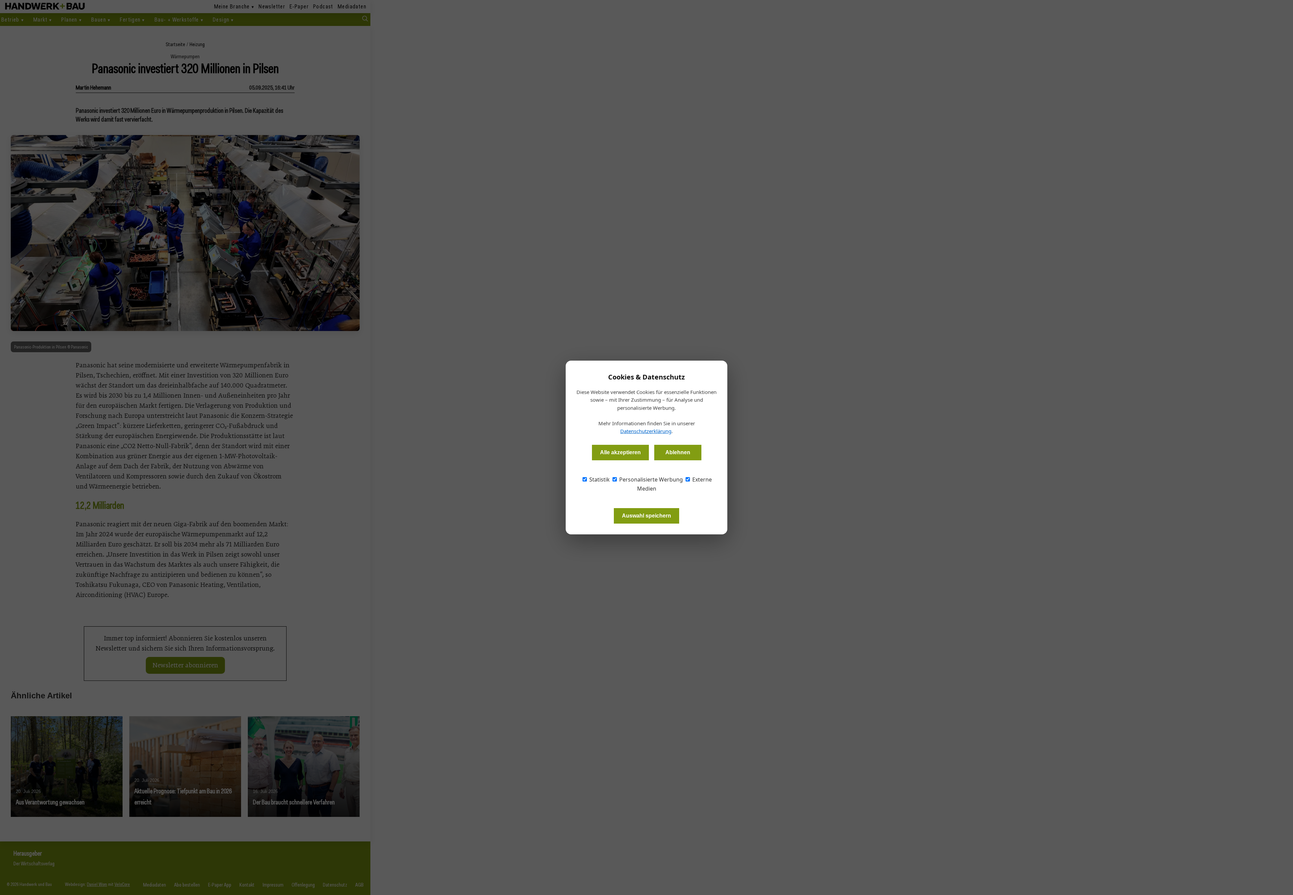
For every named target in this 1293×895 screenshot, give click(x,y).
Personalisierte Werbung (650, 479)
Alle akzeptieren (620, 452)
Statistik (599, 479)
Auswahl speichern (646, 516)
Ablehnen (677, 452)
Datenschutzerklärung (645, 431)
